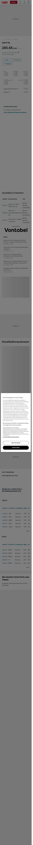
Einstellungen (15, 442)
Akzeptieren (15, 447)
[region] (16, 422)
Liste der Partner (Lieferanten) (11, 437)
